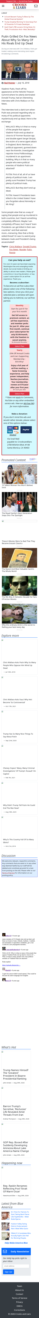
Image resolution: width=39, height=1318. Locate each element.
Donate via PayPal (26, 429)
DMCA (19, 1306)
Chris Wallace (15, 246)
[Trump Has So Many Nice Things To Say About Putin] (19, 721)
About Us (19, 1290)
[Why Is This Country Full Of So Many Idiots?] (19, 826)
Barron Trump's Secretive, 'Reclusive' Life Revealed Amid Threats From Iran (14, 1110)
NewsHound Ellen (9, 1196)
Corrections (19, 1310)
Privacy (19, 1302)
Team (19, 1286)
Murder (22, 249)
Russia (12, 252)
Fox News (13, 249)
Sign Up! (8, 1272)
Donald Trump (29, 246)
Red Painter (9, 82)
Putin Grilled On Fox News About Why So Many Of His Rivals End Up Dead (19, 39)
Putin (29, 249)
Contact (19, 1294)
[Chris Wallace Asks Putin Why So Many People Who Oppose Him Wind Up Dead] (19, 649)
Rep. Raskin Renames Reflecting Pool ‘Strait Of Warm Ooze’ (15, 1188)
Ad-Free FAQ (29, 403)
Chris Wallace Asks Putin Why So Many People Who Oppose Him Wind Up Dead (19, 665)
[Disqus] (20, 957)
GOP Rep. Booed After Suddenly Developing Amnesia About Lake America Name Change (16, 1146)
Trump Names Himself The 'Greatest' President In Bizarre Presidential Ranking (15, 1074)
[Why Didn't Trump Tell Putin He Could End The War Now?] (19, 792)
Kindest (13, 434)
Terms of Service (8, 873)
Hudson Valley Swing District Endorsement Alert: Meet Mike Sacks (19, 1226)
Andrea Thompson (9, 1119)
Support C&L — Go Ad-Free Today (19, 1)
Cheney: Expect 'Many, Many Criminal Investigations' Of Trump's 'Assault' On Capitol (19, 771)
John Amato (7, 1083)
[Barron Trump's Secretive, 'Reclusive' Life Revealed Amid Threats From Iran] (16, 1095)
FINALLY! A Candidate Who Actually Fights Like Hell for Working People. (21, 1235)
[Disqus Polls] (20, 904)
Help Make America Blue (16, 1242)
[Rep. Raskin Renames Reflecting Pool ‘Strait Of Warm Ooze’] (16, 1175)
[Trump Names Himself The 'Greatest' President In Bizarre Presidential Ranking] (16, 1059)
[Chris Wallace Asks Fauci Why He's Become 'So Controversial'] (19, 686)
